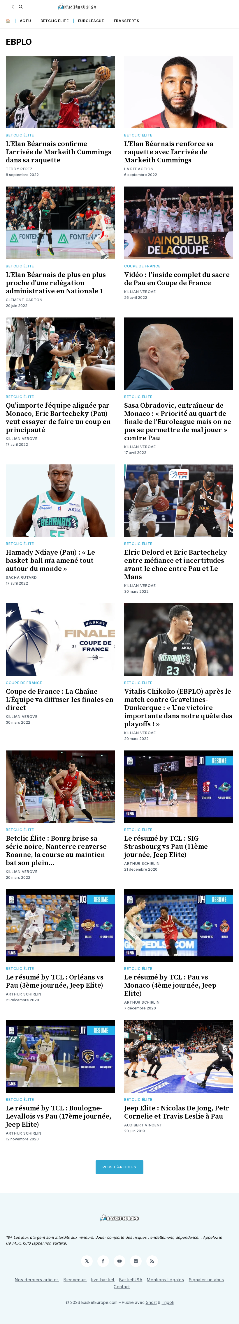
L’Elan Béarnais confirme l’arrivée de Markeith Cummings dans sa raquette (58, 152)
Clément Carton (24, 300)
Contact (122, 1286)
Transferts (126, 21)
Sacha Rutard (21, 577)
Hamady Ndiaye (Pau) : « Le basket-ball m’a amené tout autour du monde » (50, 560)
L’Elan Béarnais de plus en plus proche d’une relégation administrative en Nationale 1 (56, 283)
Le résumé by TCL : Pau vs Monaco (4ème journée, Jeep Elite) (170, 985)
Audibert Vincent (143, 1125)
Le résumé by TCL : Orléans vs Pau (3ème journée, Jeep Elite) (54, 981)
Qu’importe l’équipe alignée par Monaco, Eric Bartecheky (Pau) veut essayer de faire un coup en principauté (58, 417)
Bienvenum (75, 1279)
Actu (25, 21)
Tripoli (168, 1302)
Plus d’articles (119, 1167)
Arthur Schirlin (142, 863)
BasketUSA (130, 1279)
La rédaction (138, 169)
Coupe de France (142, 266)
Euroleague (91, 21)
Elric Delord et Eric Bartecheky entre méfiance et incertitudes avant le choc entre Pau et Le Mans (175, 564)
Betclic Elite (55, 21)
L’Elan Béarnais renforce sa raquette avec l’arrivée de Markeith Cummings (168, 152)
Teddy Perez (19, 169)
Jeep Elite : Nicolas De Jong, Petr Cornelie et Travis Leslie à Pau (176, 1112)
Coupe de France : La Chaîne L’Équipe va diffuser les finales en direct (59, 699)
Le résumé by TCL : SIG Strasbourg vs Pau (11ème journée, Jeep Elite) (166, 846)
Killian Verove (140, 292)
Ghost (151, 1302)
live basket (103, 1279)
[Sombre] (14, 7)
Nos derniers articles (37, 1279)
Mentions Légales (165, 1279)
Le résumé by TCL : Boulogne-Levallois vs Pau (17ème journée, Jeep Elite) (58, 1116)
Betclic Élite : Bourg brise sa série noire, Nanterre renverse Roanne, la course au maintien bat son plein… (56, 850)
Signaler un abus (206, 1279)
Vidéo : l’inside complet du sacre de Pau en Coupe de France (177, 279)
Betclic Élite (20, 135)
